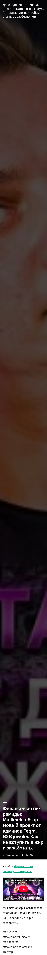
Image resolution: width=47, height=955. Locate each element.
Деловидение (12, 4)
